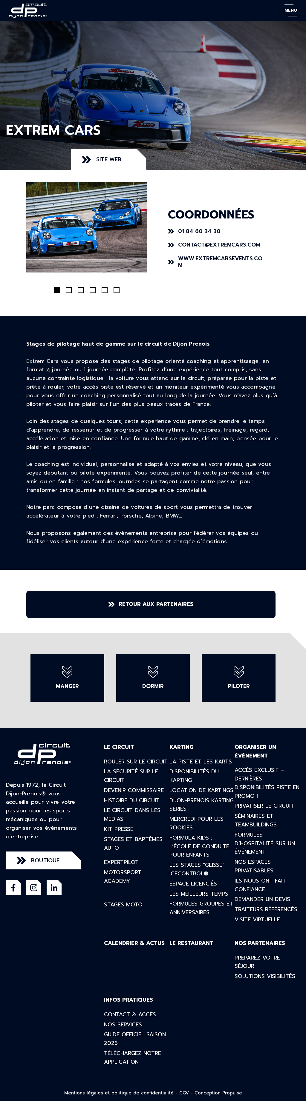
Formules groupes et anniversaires (201, 908)
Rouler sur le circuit (136, 761)
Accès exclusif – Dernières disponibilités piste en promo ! (267, 783)
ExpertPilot (121, 862)
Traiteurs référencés (266, 909)
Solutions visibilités (265, 976)
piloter (239, 686)
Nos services (123, 1024)
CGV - (187, 1093)
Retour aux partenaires (156, 604)
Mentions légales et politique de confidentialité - (121, 1093)
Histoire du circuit (132, 800)
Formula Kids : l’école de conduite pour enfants (199, 846)
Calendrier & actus (134, 943)
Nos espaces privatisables (254, 866)
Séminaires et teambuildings (256, 820)
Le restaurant (191, 943)
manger (67, 686)
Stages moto (123, 904)
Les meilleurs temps (198, 894)
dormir (153, 686)
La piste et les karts (200, 761)
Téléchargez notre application (132, 1057)
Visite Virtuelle (257, 919)
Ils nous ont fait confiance (260, 885)
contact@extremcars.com (219, 245)
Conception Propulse (218, 1093)
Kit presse (118, 829)
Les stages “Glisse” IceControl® (196, 869)
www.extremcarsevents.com (220, 261)
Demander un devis (262, 899)
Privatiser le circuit (264, 806)
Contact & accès (130, 1014)
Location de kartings (201, 790)
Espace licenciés (193, 884)
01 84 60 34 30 (199, 231)
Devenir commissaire (134, 790)
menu (290, 10)
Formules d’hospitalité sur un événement (265, 843)
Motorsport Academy (122, 876)
